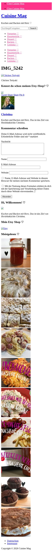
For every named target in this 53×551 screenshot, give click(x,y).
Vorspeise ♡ (13, 33)
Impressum (12, 543)
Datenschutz (13, 541)
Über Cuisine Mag (15, 3)
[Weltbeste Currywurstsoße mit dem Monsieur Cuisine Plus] (16, 446)
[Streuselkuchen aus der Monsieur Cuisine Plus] (16, 326)
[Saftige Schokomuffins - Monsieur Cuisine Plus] (16, 506)
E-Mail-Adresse (8, 164)
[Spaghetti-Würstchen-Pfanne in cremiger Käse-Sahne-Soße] (16, 356)
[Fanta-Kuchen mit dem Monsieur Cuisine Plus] (16, 536)
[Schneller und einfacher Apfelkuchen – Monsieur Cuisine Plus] (16, 297)
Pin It (21, 95)
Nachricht (5, 141)
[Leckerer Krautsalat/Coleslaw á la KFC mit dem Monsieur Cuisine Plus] (16, 416)
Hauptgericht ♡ (14, 36)
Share (10, 95)
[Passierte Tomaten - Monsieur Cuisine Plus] (16, 267)
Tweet (4, 95)
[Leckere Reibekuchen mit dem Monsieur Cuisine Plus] (16, 386)
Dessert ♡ (12, 39)
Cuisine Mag (14, 15)
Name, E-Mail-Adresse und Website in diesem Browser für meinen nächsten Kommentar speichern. (25, 179)
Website (5, 172)
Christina (7, 114)
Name (4, 159)
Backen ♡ (12, 42)
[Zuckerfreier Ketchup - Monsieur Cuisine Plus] (16, 476)
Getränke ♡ (12, 45)
